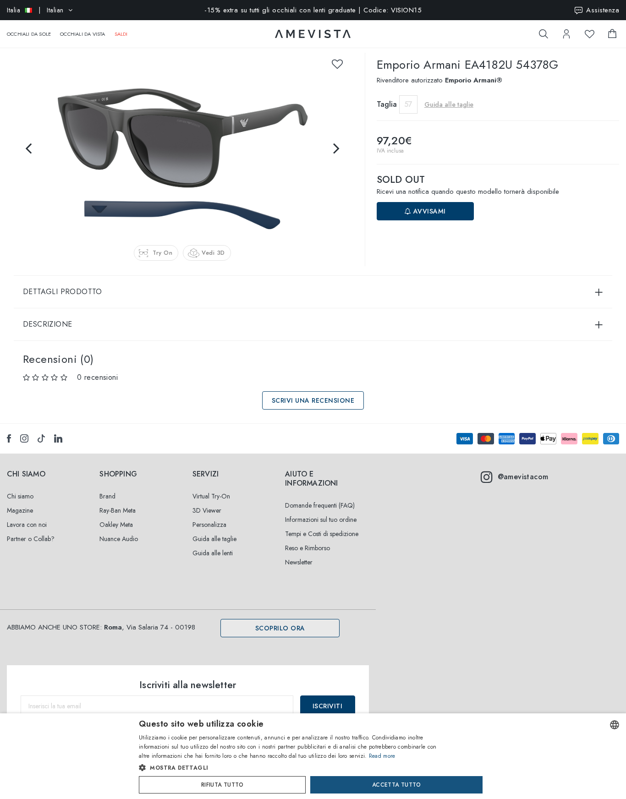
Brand (107, 496)
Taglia (387, 104)
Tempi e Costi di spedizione (321, 533)
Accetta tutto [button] (396, 785)
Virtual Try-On (211, 496)
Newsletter (299, 562)
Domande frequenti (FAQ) (320, 505)
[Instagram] (24, 438)
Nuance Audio (118, 538)
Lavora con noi (27, 524)
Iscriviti (328, 706)
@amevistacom (523, 476)
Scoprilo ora (280, 628)
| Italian (35, 10)
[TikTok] (41, 438)
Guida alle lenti (212, 553)
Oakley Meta (116, 524)
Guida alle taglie (214, 538)
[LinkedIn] (58, 438)
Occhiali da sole (29, 34)
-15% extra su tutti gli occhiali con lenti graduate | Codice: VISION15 (313, 10)
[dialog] (313, 756)
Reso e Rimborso (307, 548)
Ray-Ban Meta (117, 510)
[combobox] (614, 724)
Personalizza (209, 524)
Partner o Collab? (31, 538)
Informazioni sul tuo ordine (321, 519)
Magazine (20, 510)
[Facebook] (9, 438)
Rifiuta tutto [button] (222, 785)
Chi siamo (20, 496)
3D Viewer (206, 510)
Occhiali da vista (82, 34)
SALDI (121, 34)
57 (408, 104)
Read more (382, 756)
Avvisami (428, 211)
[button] (293, 768)
